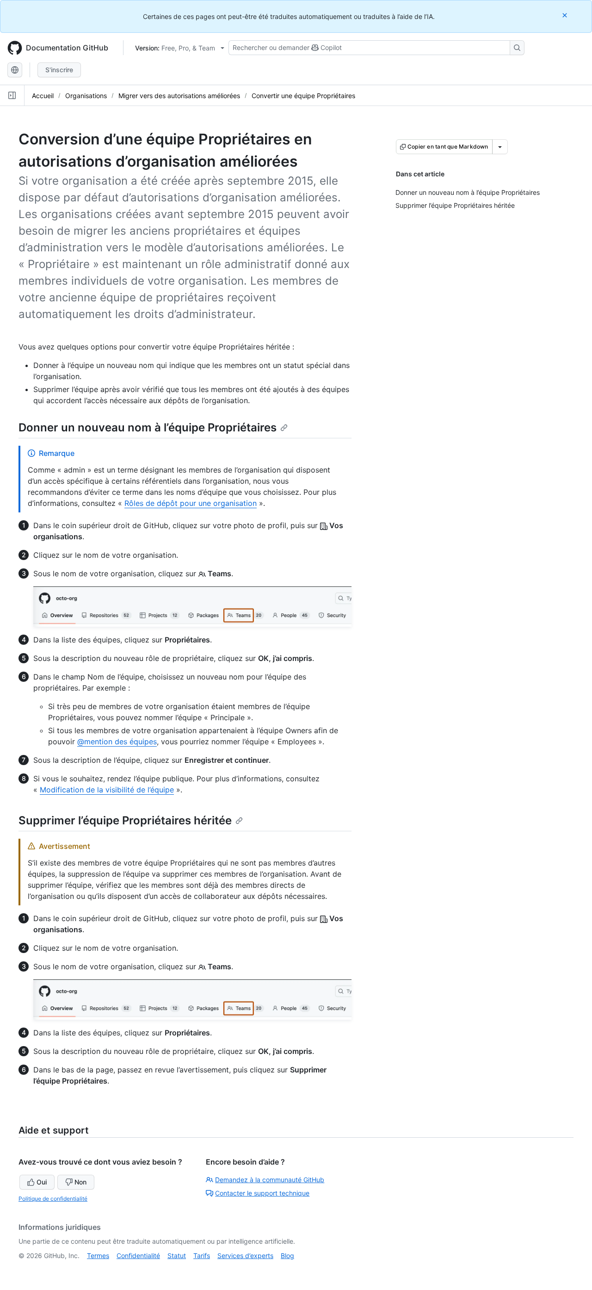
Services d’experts (245, 1255)
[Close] (565, 15)
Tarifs (201, 1255)
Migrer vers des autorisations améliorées (179, 96)
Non (80, 1182)
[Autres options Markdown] (500, 146)
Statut (176, 1255)
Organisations (86, 96)
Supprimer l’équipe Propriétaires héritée (125, 820)
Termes (98, 1255)
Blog (287, 1255)
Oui (42, 1182)
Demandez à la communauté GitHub (269, 1180)
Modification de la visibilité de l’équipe (107, 789)
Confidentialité (138, 1255)
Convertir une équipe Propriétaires (303, 96)
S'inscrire (59, 70)
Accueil (43, 96)
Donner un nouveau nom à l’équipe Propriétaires (147, 427)
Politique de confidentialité (52, 1198)
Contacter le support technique (262, 1193)
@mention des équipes (117, 741)
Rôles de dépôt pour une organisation (190, 503)
